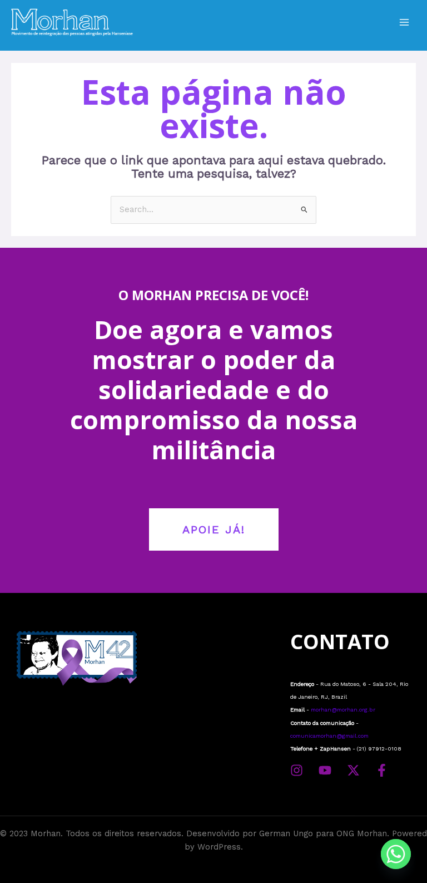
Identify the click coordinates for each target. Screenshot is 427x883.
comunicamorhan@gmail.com (329, 736)
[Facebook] (381, 770)
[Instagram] (296, 770)
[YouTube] (325, 770)
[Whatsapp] (396, 854)
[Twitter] (353, 770)
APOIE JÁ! (213, 529)
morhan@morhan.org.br (343, 710)
